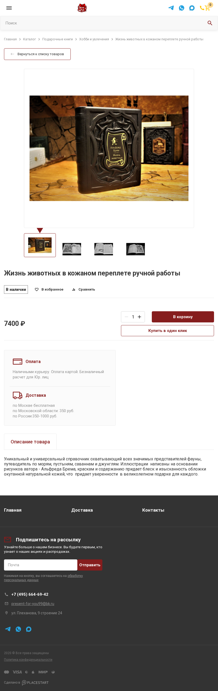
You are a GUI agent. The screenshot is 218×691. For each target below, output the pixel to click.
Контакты (153, 510)
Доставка (82, 510)
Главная (13, 510)
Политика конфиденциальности (28, 660)
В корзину (183, 316)
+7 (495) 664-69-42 (29, 594)
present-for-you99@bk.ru (32, 604)
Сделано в (12, 682)
